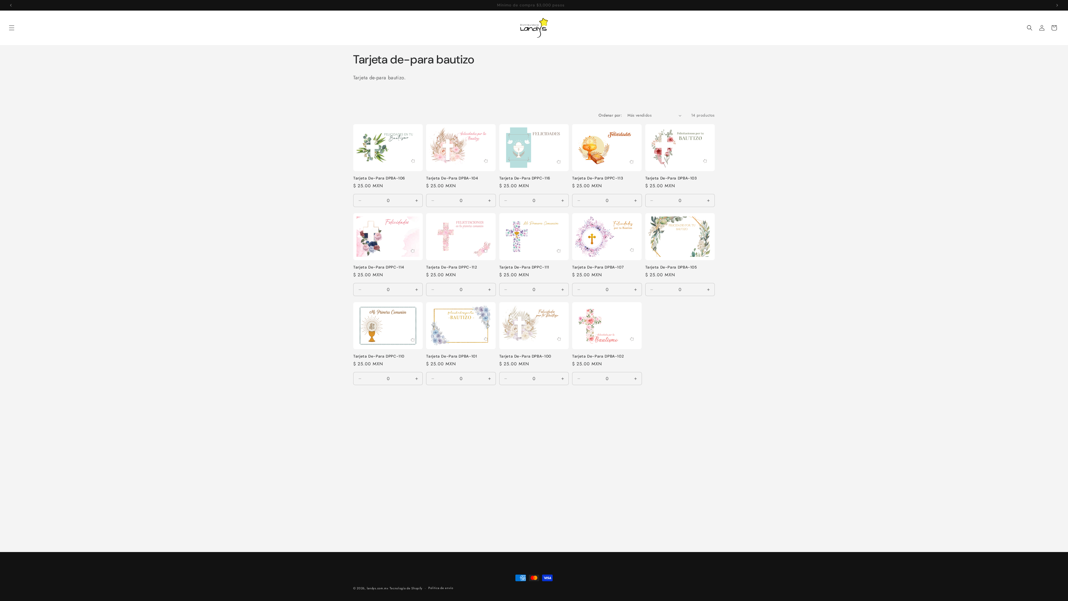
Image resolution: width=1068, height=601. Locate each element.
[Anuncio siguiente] (1057, 5)
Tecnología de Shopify (406, 588)
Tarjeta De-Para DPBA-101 (451, 356)
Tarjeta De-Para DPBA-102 (598, 356)
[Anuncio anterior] (11, 5)
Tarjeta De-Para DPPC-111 (524, 267)
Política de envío (440, 588)
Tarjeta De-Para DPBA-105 (671, 267)
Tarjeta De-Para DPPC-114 (378, 267)
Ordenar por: (610, 115)
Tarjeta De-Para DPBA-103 (671, 178)
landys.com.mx (378, 588)
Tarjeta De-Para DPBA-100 (525, 356)
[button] (12, 28)
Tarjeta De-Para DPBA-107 (598, 267)
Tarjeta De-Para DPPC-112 (451, 267)
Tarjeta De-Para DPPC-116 (524, 178)
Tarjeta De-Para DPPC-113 (597, 178)
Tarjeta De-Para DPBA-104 (452, 178)
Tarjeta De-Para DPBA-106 (379, 178)
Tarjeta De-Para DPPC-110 (378, 356)
